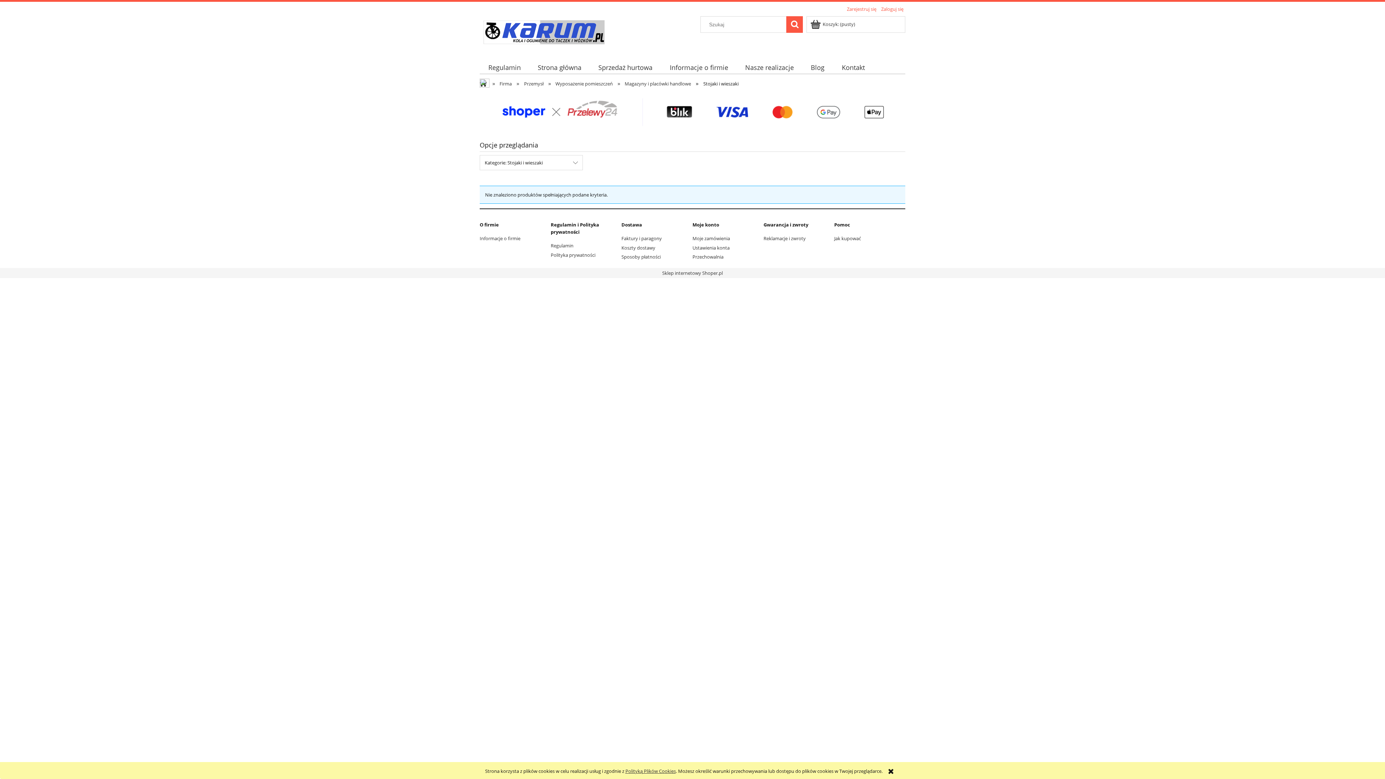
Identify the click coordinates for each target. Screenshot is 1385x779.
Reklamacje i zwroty (785, 238)
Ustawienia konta (711, 248)
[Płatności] (692, 112)
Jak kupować (847, 238)
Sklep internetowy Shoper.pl (692, 273)
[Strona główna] (544, 33)
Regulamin (562, 245)
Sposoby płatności (641, 257)
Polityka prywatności (573, 255)
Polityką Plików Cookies (650, 771)
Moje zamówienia (711, 238)
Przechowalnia (708, 257)
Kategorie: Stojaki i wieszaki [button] (514, 162)
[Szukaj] (794, 24)
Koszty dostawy (638, 248)
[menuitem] (504, 67)
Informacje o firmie (500, 238)
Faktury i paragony (641, 238)
